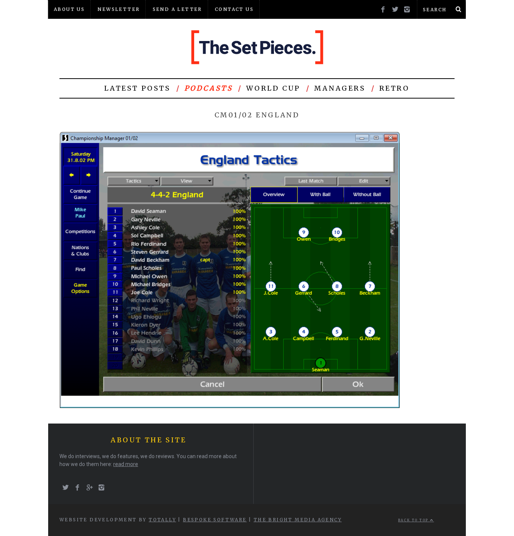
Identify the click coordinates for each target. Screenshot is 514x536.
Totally (162, 519)
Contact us (234, 9)
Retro (394, 88)
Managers (340, 88)
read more (125, 464)
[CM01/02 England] (230, 407)
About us (69, 9)
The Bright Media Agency (298, 519)
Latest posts (137, 88)
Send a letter (177, 9)
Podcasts (208, 88)
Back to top (414, 520)
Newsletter (118, 9)
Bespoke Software (214, 519)
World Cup (273, 88)
